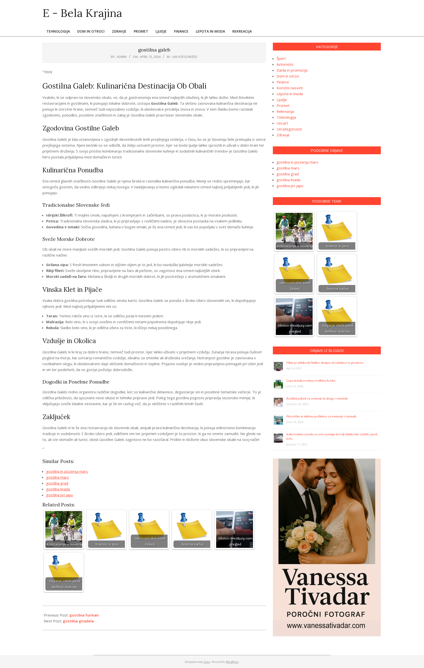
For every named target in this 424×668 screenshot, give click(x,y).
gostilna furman (84, 615)
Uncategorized (184, 56)
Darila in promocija (292, 70)
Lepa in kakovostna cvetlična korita (310, 380)
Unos (207, 662)
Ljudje (282, 99)
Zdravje (283, 134)
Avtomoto (285, 64)
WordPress (232, 662)
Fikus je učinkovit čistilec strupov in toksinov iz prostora (324, 362)
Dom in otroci (288, 76)
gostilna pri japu (59, 494)
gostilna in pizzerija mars (67, 471)
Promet (283, 105)
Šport (281, 58)
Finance (283, 81)
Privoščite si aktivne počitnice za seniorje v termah (321, 416)
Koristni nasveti (290, 87)
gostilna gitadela (78, 620)
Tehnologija (286, 117)
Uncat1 (283, 123)
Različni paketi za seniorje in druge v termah (317, 398)
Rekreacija (285, 111)
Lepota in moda (290, 93)
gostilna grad (57, 483)
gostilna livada (58, 489)
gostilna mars (57, 477)
